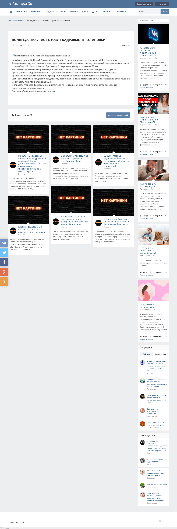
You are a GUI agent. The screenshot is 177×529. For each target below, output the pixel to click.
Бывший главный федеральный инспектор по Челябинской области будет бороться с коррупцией (116, 161)
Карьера (120, 11)
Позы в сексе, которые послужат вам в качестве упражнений (156, 397)
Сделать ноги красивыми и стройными (152, 411)
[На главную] (21, 4)
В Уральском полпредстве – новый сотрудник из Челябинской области (74, 158)
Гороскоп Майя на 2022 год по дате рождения (156, 423)
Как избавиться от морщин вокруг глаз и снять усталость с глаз (156, 472)
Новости (20, 11)
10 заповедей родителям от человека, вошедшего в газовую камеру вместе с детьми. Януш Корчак (157, 446)
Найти (164, 12)
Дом (84, 11)
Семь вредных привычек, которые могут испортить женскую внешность (155, 497)
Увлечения (36, 11)
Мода (63, 11)
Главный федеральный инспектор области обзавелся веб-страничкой (31, 229)
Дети (94, 11)
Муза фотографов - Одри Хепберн (155, 460)
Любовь (107, 11)
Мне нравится (22, 45)
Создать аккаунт (144, 4)
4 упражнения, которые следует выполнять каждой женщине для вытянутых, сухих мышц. (157, 366)
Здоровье (52, 11)
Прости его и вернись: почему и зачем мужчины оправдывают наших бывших (157, 383)
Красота (74, 11)
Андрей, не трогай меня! (157, 484)
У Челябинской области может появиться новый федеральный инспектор (116, 222)
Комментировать (146, 87)
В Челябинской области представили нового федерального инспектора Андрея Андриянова (74, 220)
